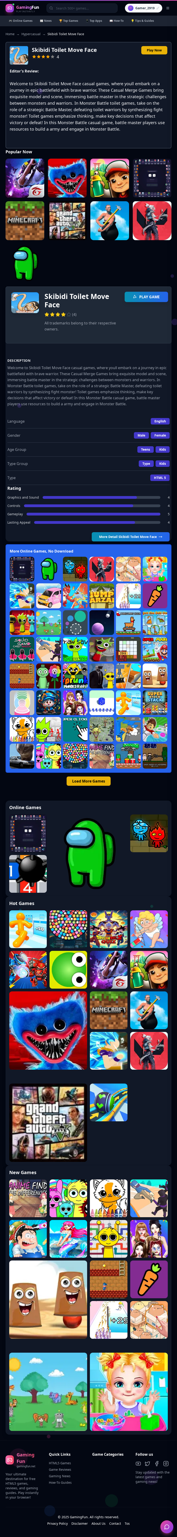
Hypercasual (31, 34)
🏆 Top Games (68, 21)
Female (160, 435)
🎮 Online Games (20, 21)
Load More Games (88, 781)
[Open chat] (166, 1526)
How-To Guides (60, 1482)
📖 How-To (116, 21)
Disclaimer (79, 1523)
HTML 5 (160, 477)
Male (141, 435)
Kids (162, 449)
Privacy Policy (57, 1523)
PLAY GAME (149, 297)
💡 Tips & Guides (142, 21)
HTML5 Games (60, 1463)
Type (146, 463)
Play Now (154, 50)
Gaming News (60, 1476)
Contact (115, 1523)
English (160, 421)
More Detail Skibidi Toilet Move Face (128, 536)
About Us (98, 1523)
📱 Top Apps (94, 21)
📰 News (46, 21)
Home (10, 34)
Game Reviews (60, 1469)
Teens (145, 449)
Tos (127, 1523)
